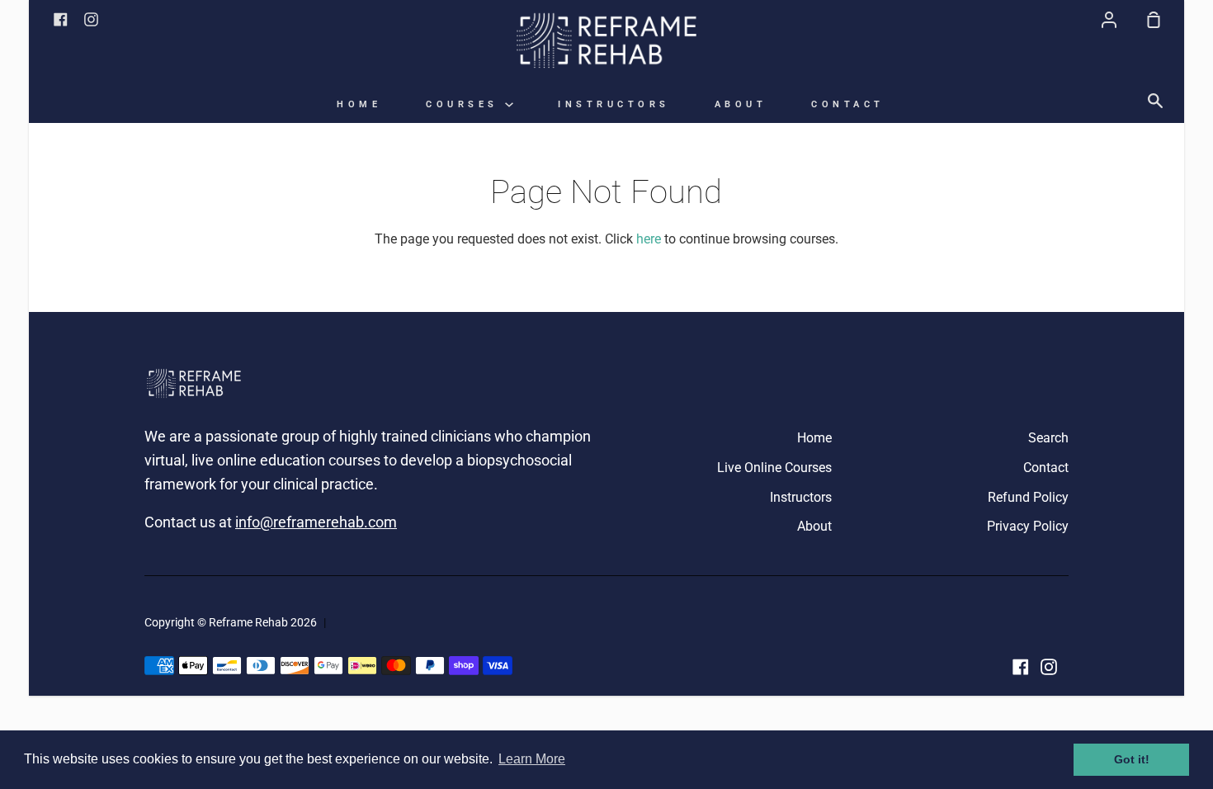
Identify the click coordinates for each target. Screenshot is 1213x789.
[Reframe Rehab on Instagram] (1049, 667)
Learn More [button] (531, 759)
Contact (848, 104)
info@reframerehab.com (316, 522)
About (741, 104)
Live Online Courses (774, 467)
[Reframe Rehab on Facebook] (1020, 667)
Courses (465, 104)
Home (359, 104)
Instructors (614, 104)
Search (1048, 438)
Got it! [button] (1131, 759)
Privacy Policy (1028, 526)
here (648, 239)
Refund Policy (1028, 497)
